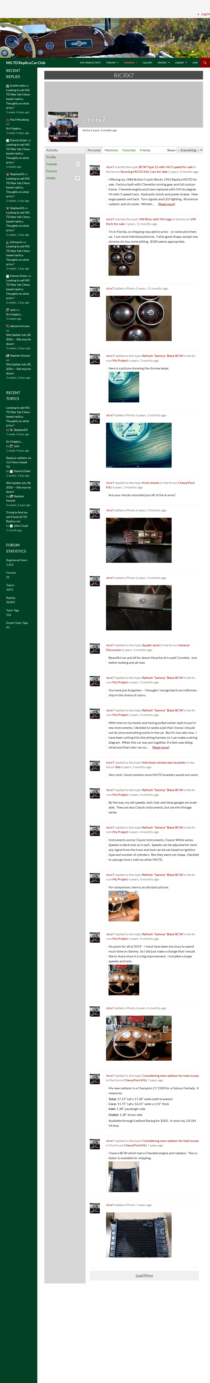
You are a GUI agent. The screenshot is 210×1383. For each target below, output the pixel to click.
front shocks (151, 483)
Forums (111, 62)
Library (179, 62)
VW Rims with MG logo (155, 219)
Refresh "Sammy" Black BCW (162, 356)
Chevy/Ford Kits (135, 1080)
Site (118, 767)
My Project (120, 360)
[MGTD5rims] (139, 318)
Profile (51, 157)
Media (62, 178)
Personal (94, 150)
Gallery (147, 62)
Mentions (111, 150)
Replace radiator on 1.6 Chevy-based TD (18, 462)
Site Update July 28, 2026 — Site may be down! (18, 339)
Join (194, 62)
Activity (52, 150)
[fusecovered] (139, 607)
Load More (144, 1275)
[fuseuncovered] (139, 540)
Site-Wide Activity (90, 62)
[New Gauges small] (139, 1038)
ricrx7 (110, 167)
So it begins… (14, 128)
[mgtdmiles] (139, 445)
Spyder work (151, 645)
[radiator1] (139, 1235)
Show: (171, 150)
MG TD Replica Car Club (25, 62)
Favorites (129, 150)
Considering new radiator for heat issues (170, 1075)
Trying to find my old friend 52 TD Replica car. (16, 517)
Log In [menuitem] (205, 14)
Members (129, 62)
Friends (62, 164)
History (162, 62)
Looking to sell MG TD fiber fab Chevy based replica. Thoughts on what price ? (18, 98)
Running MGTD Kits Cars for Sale (144, 171)
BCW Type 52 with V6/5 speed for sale (166, 167)
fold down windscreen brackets (164, 762)
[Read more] (166, 204)
